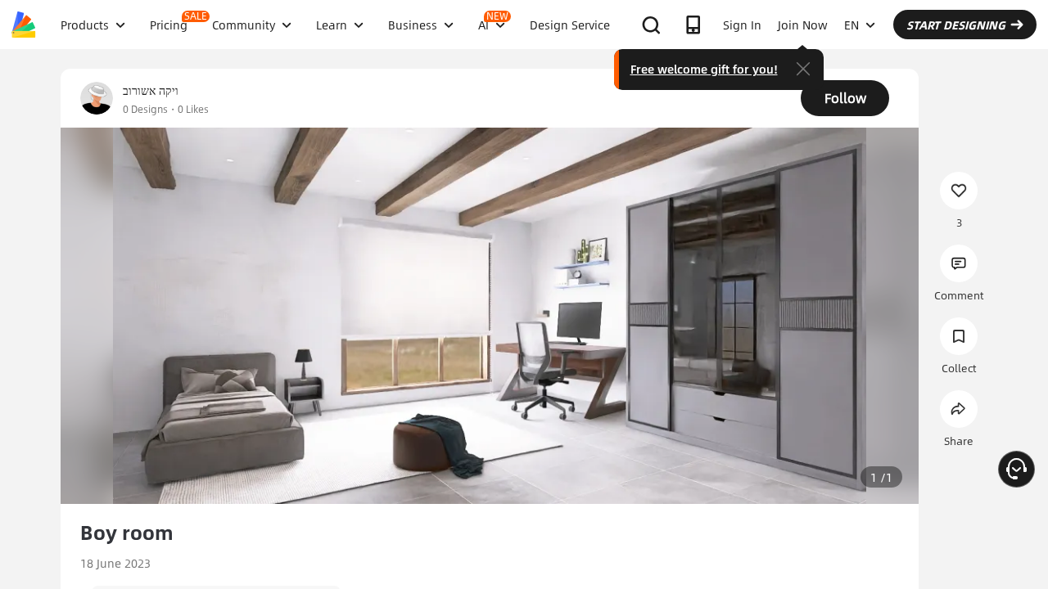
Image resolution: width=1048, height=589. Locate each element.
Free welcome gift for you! (704, 69)
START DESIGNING (955, 25)
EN (851, 25)
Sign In (742, 25)
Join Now (803, 25)
